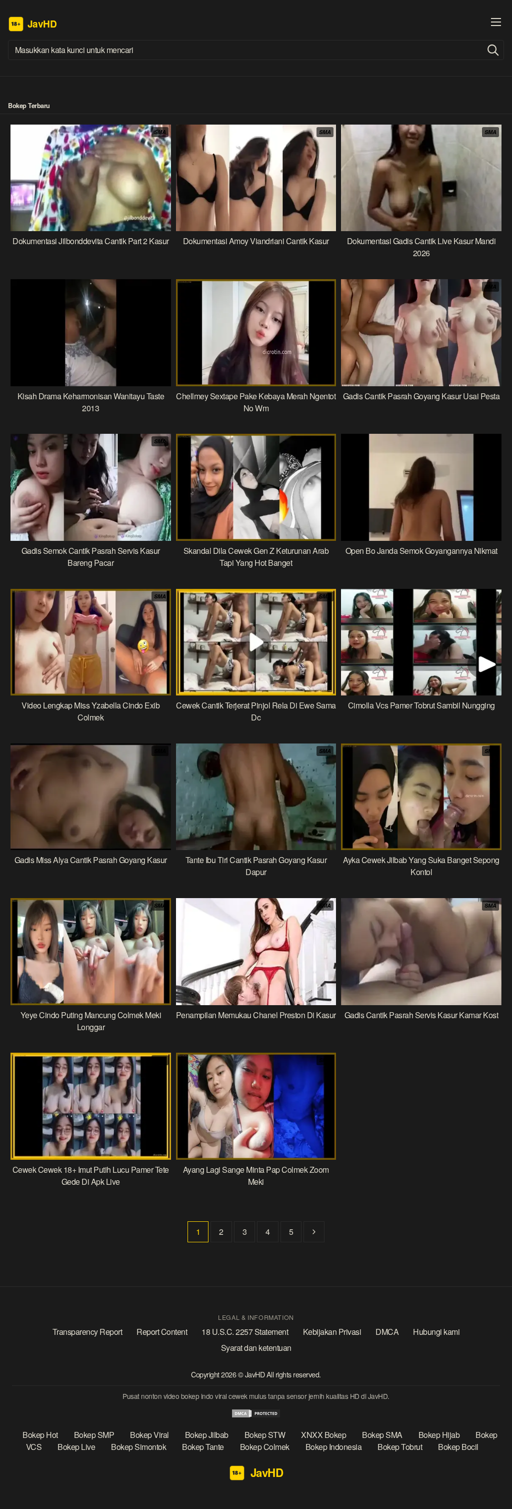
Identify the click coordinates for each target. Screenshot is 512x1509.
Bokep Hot (40, 1434)
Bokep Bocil (458, 1446)
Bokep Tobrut (400, 1446)
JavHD (255, 1374)
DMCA (387, 1331)
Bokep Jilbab (206, 1434)
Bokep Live (76, 1446)
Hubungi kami (436, 1331)
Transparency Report (87, 1331)
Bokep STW (265, 1434)
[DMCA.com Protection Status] (256, 1415)
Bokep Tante (203, 1446)
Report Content (161, 1331)
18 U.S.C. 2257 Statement (245, 1331)
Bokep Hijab (439, 1434)
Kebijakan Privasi (332, 1331)
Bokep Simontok (138, 1446)
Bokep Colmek (265, 1446)
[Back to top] (487, 1484)
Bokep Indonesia (334, 1446)
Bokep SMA (382, 1434)
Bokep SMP (94, 1434)
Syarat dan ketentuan (256, 1347)
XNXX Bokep (323, 1434)
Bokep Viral (149, 1434)
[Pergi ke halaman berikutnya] (314, 1231)
